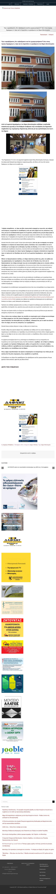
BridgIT (44, 887)
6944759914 (12, 869)
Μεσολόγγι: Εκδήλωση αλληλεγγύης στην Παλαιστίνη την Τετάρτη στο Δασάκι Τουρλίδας (25, 830)
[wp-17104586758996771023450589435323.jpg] (14, 396)
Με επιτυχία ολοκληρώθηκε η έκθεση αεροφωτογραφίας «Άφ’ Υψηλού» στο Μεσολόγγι (24, 834)
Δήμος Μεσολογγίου (46, 444)
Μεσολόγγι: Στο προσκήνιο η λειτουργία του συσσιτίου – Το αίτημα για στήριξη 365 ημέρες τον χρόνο (28, 849)
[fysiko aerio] (28, 167)
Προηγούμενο (43, 34)
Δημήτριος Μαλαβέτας (8, 444)
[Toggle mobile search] (50, 8)
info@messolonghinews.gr (28, 1)
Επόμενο (51, 34)
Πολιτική (35, 444)
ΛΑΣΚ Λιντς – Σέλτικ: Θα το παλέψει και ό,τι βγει (14, 827)
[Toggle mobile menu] (53, 8)
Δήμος (31, 444)
